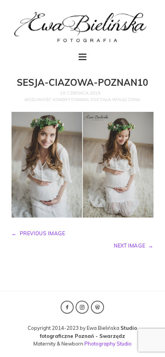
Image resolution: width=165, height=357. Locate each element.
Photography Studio (108, 344)
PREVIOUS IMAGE (38, 233)
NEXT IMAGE (133, 245)
